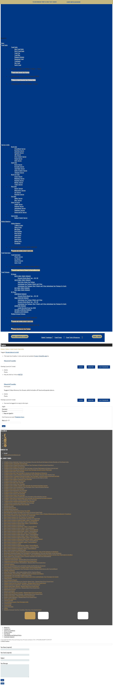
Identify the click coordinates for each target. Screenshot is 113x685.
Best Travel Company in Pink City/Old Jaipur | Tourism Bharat (21, 547)
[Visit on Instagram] (5, 443)
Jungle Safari (17, 235)
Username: (5, 409)
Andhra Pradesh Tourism (20, 171)
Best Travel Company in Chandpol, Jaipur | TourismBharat (20, 542)
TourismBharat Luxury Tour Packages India (16, 602)
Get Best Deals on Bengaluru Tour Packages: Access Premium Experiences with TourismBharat (30, 569)
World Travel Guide (19, 51)
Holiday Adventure (5, 221)
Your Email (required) (6, 653)
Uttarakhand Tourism (19, 149)
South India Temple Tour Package (26, 282)
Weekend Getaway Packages (18, 314)
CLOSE (2, 683)
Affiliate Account (9, 506)
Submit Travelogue (46, 337)
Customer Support (9, 564)
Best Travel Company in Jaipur (12, 543)
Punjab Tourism (18, 159)
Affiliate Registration (10, 507)
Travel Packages (5, 272)
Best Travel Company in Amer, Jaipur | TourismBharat (19, 528)
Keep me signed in (8, 413)
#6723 (20, 374)
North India (14, 147)
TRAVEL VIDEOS (97, 336)
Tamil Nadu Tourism (19, 169)
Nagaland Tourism (19, 181)
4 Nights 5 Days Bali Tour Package (14, 482)
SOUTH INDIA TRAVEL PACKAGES (22, 280)
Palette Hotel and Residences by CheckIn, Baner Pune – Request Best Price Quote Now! (29, 581)
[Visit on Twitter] (5, 438)
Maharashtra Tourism (20, 191)
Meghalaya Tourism (19, 179)
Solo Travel (17, 63)
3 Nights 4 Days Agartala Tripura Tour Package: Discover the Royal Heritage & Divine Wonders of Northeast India (36, 462)
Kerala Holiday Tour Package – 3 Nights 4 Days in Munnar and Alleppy (24, 573)
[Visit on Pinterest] (5, 446)
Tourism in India (5, 145)
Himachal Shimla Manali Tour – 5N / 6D (28, 278)
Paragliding (17, 243)
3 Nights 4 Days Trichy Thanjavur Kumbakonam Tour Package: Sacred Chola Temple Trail (29, 474)
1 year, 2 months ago (40, 356)
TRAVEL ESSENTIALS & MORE (20, 336)
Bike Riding (17, 229)
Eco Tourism (17, 259)
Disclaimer (7, 633)
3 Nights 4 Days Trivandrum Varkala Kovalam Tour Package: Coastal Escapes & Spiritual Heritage (31, 476)
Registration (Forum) (10, 589)
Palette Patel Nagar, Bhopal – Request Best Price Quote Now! (21, 586)
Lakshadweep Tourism (20, 208)
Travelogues (17, 61)
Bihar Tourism (18, 200)
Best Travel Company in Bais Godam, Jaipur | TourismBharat (21, 529)
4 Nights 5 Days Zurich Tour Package (14, 493)
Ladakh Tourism (18, 204)
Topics (7, 349)
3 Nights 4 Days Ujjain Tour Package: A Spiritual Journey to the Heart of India (26, 477)
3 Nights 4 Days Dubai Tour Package (14, 466)
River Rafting (17, 233)
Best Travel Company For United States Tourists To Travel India (22, 518)
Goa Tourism (17, 192)
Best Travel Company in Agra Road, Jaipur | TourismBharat (20, 521)
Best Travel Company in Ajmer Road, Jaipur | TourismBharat (21, 523)
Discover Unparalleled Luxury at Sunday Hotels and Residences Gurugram (24, 565)
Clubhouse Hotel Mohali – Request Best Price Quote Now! (20, 559)
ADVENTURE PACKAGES (20, 306)
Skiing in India (18, 227)
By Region (13, 274)
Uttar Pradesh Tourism (20, 157)
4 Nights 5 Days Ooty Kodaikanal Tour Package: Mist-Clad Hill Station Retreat (26, 487)
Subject (2, 658)
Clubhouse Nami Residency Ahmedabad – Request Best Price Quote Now (24, 562)
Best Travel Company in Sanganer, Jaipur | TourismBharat (20, 548)
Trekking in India (18, 225)
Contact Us (7, 629)
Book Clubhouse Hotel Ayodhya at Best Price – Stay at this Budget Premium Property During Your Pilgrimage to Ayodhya (38, 554)
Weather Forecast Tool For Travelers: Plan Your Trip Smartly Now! (22, 610)
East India (13, 196)
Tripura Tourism (18, 185)
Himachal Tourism (19, 153)
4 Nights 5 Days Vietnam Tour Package (15, 492)
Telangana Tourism (19, 173)
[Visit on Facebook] (5, 435)
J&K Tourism (17, 155)
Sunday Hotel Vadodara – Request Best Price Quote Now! (20, 597)
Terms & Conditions (9, 630)
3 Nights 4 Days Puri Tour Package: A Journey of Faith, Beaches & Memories (25, 473)
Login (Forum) (8, 578)
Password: (4, 411)
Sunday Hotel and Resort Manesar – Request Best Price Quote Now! (23, 594)
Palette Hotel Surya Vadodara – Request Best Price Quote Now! (22, 584)
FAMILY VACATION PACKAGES (21, 298)
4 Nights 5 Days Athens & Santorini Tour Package (18, 479)
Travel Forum (58, 337)
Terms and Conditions (10, 599)
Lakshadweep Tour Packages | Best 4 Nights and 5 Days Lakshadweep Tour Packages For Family (42, 286)
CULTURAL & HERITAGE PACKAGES (22, 310)
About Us (6, 627)
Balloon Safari (18, 241)
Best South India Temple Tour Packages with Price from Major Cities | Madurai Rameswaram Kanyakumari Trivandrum (37, 514)
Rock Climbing (18, 231)
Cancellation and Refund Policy (13, 558)
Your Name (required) (6, 647)
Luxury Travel (17, 263)
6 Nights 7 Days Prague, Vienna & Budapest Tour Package (20, 499)
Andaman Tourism (19, 206)
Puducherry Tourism (19, 210)
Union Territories (15, 202)
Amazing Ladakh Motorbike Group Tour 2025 (17, 510)
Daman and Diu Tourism (20, 212)
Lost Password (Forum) (10, 580)
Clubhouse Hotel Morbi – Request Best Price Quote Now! (20, 561)
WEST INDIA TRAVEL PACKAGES (22, 290)
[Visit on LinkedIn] (5, 441)
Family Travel (17, 65)
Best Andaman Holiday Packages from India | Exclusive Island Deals (23, 512)
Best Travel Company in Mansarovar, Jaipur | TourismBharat (21, 545)
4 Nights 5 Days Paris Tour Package (14, 488)
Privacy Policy (8, 632)
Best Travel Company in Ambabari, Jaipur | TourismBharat (20, 526)
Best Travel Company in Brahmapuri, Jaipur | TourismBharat (21, 540)
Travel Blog (17, 55)
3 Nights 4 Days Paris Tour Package (14, 471)
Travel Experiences (6, 253)
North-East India (15, 175)
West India (14, 187)
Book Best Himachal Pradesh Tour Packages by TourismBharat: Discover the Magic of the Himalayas (32, 553)
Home (2, 43)
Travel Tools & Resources (73, 337)
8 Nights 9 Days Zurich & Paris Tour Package (16, 504)
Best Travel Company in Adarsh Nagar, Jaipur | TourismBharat (21, 520)
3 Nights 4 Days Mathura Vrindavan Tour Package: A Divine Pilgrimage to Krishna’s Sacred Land (31, 468)
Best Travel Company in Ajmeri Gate (14, 525)
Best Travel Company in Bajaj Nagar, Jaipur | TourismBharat (21, 531)
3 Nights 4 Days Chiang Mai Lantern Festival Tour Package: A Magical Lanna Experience (29, 465)
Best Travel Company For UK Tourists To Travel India (19, 517)
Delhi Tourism (18, 161)
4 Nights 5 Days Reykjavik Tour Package (15, 490)
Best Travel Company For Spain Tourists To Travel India (19, 515)
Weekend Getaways (19, 57)
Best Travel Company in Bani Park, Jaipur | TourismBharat (20, 532)
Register (90, 367)
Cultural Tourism (18, 261)
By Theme (13, 292)
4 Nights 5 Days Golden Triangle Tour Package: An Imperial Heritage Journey (26, 485)
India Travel (13, 349)
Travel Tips (17, 53)
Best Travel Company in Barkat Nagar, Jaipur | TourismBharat (21, 537)
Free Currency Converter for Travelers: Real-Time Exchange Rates (22, 567)
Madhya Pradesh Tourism (20, 218)
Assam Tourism (18, 177)
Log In (81, 367)
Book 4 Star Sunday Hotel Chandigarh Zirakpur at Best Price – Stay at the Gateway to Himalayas (31, 551)
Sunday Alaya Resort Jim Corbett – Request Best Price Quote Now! (23, 592)
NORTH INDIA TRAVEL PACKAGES (22, 276)
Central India (14, 216)
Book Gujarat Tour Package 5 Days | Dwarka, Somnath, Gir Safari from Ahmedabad (27, 556)
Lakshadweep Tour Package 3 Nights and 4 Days (30, 284)
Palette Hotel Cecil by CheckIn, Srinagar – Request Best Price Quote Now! (25, 583)
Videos (6, 608)
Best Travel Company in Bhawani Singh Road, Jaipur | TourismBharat (23, 539)
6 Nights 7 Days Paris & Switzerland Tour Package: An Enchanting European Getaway (28, 498)
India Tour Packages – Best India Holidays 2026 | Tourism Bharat (22, 572)
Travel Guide (4, 45)
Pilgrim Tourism (18, 257)
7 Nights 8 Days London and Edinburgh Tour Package (19, 503)
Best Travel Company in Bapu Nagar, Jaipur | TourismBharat (21, 536)
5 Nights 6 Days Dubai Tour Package (14, 495)
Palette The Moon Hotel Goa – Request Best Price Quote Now (21, 588)
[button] (3, 38)
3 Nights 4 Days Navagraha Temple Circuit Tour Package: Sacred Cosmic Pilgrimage (28, 470)
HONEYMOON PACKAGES (20, 294)
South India (14, 163)
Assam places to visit (12, 352)
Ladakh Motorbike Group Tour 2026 (27, 308)
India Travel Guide (19, 49)
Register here (19, 417)
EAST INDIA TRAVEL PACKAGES (22, 288)
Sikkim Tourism (18, 198)
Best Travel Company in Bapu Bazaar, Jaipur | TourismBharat (21, 534)
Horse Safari (17, 237)
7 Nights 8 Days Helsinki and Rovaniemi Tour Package (19, 501)
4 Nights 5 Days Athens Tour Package (14, 481)
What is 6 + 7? (6, 420)
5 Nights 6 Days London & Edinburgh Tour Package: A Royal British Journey (25, 496)
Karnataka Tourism (19, 167)
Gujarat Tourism (18, 189)
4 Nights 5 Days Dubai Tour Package (14, 484)
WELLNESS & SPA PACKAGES (21, 312)
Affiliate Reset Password (11, 509)
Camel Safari (17, 239)
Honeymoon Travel (19, 59)
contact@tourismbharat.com (12, 455)
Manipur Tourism (18, 183)
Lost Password (103, 367)
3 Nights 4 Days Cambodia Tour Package (15, 463)
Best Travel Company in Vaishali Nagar (15, 550)
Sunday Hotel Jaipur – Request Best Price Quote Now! (19, 595)
